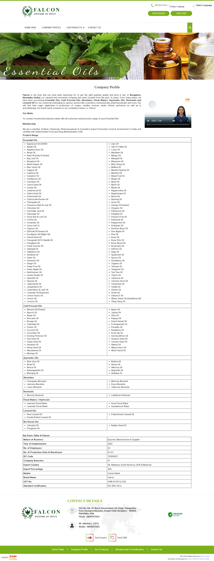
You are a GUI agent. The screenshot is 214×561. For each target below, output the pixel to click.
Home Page (30, 27)
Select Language (204, 5)
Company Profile (51, 27)
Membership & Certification (130, 549)
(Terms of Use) (204, 556)
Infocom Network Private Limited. (198, 559)
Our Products (74, 27)
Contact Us (94, 27)
